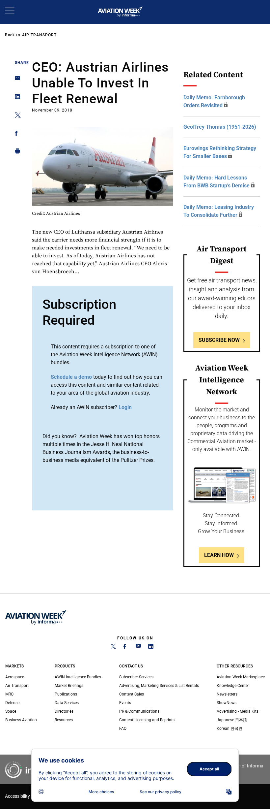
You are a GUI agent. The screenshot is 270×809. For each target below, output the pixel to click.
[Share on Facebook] (15, 134)
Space (10, 711)
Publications (66, 694)
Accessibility (17, 796)
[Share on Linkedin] (15, 98)
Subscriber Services (136, 677)
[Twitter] (113, 647)
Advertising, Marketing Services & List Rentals (159, 685)
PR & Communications (139, 711)
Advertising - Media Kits (237, 711)
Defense (12, 702)
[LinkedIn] (150, 647)
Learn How (219, 555)
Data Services (67, 702)
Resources (64, 720)
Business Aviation (21, 720)
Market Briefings (69, 685)
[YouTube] (138, 647)
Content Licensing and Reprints (147, 720)
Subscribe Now (219, 340)
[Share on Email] (15, 80)
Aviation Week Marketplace (241, 677)
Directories (64, 711)
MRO (9, 694)
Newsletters (227, 694)
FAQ (122, 728)
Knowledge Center (233, 685)
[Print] (15, 152)
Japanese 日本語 (232, 720)
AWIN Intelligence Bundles (78, 677)
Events (125, 702)
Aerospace (14, 677)
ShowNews (226, 702)
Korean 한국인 (229, 728)
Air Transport (39, 35)
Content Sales (131, 694)
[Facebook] (125, 647)
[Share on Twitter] (15, 116)
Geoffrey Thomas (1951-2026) (219, 127)
